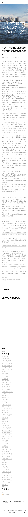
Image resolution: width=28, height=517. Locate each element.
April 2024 (5, 401)
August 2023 (6, 416)
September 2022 (7, 436)
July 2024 (5, 395)
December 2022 (7, 431)
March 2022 (5, 447)
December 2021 (7, 453)
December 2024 (7, 386)
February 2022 (6, 449)
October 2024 (6, 390)
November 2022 (7, 432)
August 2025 (6, 371)
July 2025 (5, 373)
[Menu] (3, 1)
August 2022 (6, 438)
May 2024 (5, 399)
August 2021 (6, 460)
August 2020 (6, 483)
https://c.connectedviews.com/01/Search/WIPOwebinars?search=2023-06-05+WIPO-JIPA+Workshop (14, 130)
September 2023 (7, 414)
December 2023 (7, 408)
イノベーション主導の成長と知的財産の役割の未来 (14, 51)
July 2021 (4, 462)
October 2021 (6, 457)
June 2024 (5, 397)
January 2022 (6, 451)
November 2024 (7, 388)
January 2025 (6, 384)
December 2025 (7, 364)
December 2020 (7, 475)
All (2, 492)
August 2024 (6, 393)
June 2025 (5, 375)
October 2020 (6, 479)
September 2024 (7, 391)
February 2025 (6, 382)
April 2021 (5, 468)
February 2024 (6, 404)
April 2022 (5, 445)
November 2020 (7, 477)
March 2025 (5, 380)
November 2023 (7, 410)
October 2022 (6, 434)
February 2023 (6, 427)
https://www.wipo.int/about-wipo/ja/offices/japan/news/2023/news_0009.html (14, 245)
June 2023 (5, 419)
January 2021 (6, 473)
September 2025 (7, 369)
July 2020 (5, 484)
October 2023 (6, 412)
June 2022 (5, 442)
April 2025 (5, 378)
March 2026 (5, 358)
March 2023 (5, 425)
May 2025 (5, 377)
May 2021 (5, 466)
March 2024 (5, 403)
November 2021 (7, 455)
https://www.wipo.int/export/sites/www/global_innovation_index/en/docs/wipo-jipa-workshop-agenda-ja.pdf (14, 266)
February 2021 (6, 471)
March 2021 (5, 470)
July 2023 (5, 418)
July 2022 (5, 440)
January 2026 (6, 362)
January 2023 (6, 429)
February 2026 (6, 360)
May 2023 (5, 421)
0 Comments (15, 57)
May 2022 (5, 444)
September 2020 (7, 481)
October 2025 (6, 367)
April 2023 (5, 423)
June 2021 (5, 464)
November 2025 (7, 365)
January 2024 (6, 406)
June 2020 (5, 486)
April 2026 (5, 356)
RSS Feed (6, 494)
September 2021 (7, 458)
